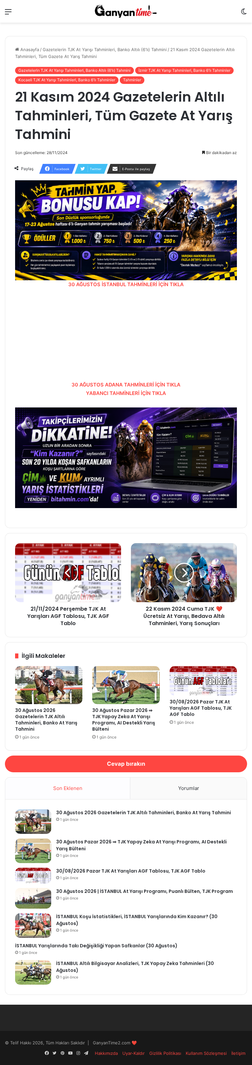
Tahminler (132, 79)
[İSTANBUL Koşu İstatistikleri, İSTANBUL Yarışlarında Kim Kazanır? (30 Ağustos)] (33, 925)
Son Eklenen (67, 788)
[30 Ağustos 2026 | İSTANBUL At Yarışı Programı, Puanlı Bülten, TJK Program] (33, 898)
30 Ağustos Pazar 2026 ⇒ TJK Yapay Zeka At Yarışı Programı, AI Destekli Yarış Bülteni (123, 719)
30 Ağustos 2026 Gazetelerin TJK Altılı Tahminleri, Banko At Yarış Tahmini (46, 719)
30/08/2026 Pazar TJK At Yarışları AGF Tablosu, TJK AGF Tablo (201, 708)
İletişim (238, 1053)
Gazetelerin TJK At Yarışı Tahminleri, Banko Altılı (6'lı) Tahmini (105, 49)
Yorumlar (188, 788)
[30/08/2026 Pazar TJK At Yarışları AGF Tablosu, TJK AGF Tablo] (203, 680)
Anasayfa (29, 49)
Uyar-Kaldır (133, 1053)
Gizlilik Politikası (165, 1053)
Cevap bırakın (126, 763)
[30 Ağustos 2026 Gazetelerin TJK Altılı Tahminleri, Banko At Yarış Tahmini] (48, 685)
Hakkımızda (106, 1053)
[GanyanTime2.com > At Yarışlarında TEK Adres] (126, 11)
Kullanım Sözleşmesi (206, 1053)
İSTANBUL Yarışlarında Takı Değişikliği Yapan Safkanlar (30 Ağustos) (96, 945)
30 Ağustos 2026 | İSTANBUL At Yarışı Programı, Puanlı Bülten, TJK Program (144, 891)
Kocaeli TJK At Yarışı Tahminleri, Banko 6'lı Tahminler (66, 79)
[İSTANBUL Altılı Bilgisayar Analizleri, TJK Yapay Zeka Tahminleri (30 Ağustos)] (33, 972)
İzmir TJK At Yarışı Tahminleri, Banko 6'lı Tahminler (184, 70)
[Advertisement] (126, 335)
